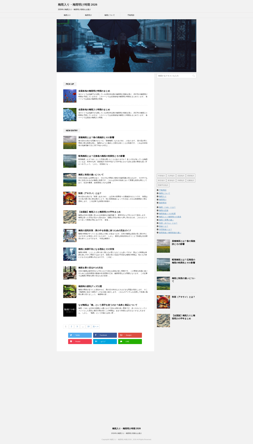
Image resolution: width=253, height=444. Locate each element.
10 (88, 326)
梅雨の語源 (163, 210)
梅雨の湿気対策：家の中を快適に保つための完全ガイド (104, 230)
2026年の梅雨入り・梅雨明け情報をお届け (126, 433)
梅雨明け (88, 15)
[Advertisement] (176, 126)
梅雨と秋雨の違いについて (91, 174)
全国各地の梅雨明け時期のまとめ (94, 91)
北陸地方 (180, 176)
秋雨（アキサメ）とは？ (90, 193)
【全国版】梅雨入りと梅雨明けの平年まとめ (99, 212)
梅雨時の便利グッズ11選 (90, 286)
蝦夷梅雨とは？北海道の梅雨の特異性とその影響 (101, 156)
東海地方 (171, 180)
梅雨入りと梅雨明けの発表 (170, 217)
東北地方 (161, 180)
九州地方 (171, 176)
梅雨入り (67, 15)
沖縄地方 (180, 180)
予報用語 (130, 15)
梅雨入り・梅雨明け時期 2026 (77, 4)
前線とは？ (163, 226)
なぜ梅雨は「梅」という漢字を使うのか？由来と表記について (107, 305)
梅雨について (109, 15)
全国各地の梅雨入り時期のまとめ (94, 109)
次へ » (95, 326)
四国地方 (190, 176)
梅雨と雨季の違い (166, 220)
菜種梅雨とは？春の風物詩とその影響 (96, 137)
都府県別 (162, 203)
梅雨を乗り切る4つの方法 (90, 268)
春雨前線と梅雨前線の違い (170, 233)
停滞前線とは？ (165, 229)
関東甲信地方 (163, 185)
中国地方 (161, 176)
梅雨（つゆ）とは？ (167, 207)
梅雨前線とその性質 (167, 214)
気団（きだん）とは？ (168, 223)
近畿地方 (190, 180)
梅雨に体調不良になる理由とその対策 (96, 249)
